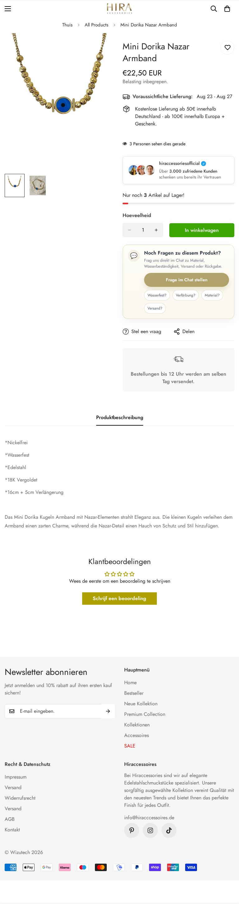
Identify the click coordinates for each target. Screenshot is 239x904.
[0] (227, 9)
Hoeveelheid (137, 215)
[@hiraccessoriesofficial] (150, 830)
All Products (96, 24)
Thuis (67, 24)
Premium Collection (144, 714)
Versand (13, 787)
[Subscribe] (108, 711)
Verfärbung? (185, 295)
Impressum (15, 776)
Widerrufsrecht (20, 798)
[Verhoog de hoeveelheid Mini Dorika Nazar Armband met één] (156, 230)
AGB (10, 819)
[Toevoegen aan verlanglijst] (227, 48)
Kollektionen (137, 724)
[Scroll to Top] (227, 870)
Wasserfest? (157, 295)
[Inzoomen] (103, 46)
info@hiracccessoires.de (149, 817)
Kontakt (12, 829)
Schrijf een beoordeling (119, 598)
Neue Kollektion (140, 703)
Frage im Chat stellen (187, 280)
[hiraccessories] (119, 8)
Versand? (155, 308)
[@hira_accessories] (169, 830)
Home (130, 682)
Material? (212, 295)
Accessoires (136, 735)
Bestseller (133, 693)
